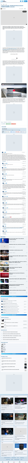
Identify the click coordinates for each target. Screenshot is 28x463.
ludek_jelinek (5, 196)
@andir (4, 184)
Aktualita (4, 4)
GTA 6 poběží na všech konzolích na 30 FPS (19, 422)
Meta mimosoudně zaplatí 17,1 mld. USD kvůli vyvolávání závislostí (16, 239)
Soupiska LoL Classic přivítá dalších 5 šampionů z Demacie (7, 439)
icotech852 (5, 163)
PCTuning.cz (3, 367)
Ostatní (6, 4)
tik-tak (4, 152)
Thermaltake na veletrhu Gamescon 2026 (16, 250)
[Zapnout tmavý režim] (22, 1)
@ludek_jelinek (5, 227)
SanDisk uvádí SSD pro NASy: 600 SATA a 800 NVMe (17, 290)
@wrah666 (4, 179)
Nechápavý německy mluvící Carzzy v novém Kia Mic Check (7, 437)
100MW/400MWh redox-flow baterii (12, 48)
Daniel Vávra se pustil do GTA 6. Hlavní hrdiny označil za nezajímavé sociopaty (20, 408)
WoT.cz (2, 364)
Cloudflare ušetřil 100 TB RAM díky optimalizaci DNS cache (7, 424)
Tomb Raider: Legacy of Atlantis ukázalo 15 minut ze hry (20, 420)
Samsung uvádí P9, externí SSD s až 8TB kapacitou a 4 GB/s (21, 454)
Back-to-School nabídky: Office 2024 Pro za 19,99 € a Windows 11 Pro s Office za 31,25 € (18, 262)
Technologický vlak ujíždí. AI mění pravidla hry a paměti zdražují (6, 422)
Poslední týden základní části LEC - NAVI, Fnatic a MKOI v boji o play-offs (6, 435)
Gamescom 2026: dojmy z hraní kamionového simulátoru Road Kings (6, 455)
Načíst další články (14, 296)
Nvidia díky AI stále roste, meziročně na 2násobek (17, 244)
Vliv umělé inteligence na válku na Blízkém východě (8, 366)
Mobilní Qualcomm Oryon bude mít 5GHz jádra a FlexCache (17, 273)
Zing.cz (2, 361)
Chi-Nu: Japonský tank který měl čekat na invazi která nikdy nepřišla (10, 369)
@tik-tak (4, 164)
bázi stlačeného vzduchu (6, 49)
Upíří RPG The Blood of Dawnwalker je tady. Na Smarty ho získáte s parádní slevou (6, 405)
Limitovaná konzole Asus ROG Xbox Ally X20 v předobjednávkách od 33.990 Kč (16, 285)
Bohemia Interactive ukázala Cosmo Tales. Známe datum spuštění (7, 409)
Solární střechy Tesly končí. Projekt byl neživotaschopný (15, 268)
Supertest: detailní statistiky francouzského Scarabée (9, 363)
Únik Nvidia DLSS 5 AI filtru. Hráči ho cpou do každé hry (7, 451)
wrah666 (4, 167)
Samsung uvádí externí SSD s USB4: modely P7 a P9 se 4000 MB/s (18, 256)
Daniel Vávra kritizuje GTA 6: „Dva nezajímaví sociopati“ (6, 453)
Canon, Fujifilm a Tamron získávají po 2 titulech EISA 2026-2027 (21, 451)
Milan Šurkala (10, 270)
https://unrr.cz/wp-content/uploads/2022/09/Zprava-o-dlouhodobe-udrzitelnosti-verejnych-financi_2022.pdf (13, 227)
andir (4, 178)
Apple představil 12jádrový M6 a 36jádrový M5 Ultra (17, 278)
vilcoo (4, 191)
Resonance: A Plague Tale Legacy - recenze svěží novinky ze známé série (6, 407)
